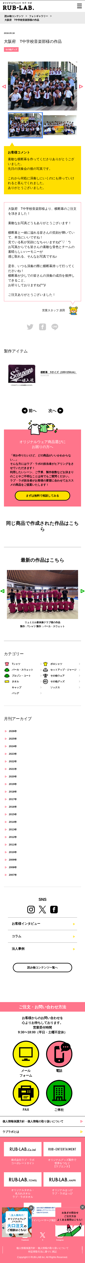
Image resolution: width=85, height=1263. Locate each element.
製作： (28, 626)
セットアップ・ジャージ (63, 669)
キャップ (16, 687)
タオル (35, 626)
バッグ (15, 693)
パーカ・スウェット (22, 669)
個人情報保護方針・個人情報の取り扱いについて (33, 1121)
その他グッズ (11, 49)
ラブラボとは (11, 1131)
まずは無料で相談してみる (42, 495)
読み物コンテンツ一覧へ (42, 967)
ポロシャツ (56, 664)
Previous (4, 87)
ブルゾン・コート (21, 675)
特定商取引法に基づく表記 (42, 1251)
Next (81, 87)
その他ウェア (57, 675)
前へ (33, 410)
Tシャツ (16, 664)
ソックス (55, 687)
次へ (52, 410)
